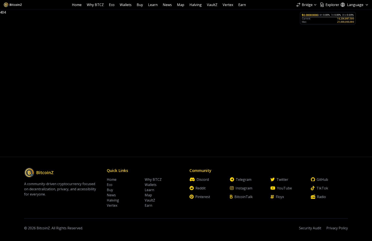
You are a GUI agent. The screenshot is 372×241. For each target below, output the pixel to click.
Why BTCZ (95, 4)
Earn (242, 4)
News (167, 4)
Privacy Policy (337, 228)
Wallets (126, 4)
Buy (140, 4)
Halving (195, 4)
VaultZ (212, 4)
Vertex (228, 4)
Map (180, 4)
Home (77, 4)
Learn (153, 4)
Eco (112, 4)
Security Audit (310, 228)
